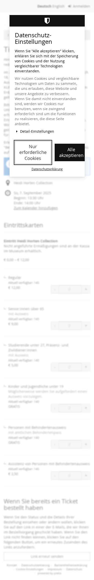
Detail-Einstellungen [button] (36, 131)
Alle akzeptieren (71, 152)
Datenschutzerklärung (47, 169)
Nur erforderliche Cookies (33, 152)
